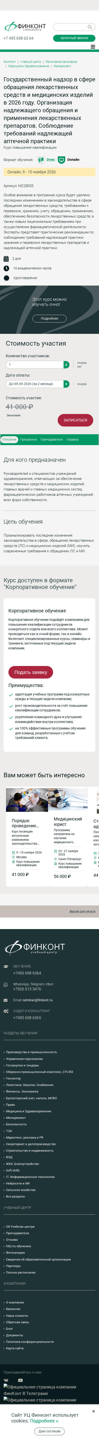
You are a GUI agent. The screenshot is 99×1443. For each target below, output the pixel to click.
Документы (14, 1335)
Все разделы (15, 1196)
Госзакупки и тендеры (22, 1065)
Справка (73, 439)
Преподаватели (52, 439)
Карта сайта (15, 1348)
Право (10, 1105)
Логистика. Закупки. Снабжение (29, 1085)
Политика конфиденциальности (30, 1342)
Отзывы (12, 1239)
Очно (51, 159)
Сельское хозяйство (21, 1190)
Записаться (75, 420)
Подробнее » (44, 1421)
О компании (15, 1302)
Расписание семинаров (61, 61)
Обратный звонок (74, 38)
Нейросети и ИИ (18, 1183)
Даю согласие (49, 1431)
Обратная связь (17, 1322)
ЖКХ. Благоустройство (22, 1164)
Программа (28, 439)
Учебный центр (30, 61)
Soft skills (13, 1170)
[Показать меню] (93, 46)
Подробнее (49, 318)
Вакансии (13, 1309)
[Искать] (90, 27)
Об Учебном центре (20, 1226)
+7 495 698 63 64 (18, 38)
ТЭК (9, 1131)
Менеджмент (62, 66)
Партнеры (13, 1266)
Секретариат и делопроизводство (31, 1144)
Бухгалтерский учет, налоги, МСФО (31, 1098)
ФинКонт (10, 61)
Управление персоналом (24, 1059)
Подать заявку (30, 672)
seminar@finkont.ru (38, 1000)
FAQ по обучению (18, 1246)
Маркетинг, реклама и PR (24, 1137)
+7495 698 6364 (27, 973)
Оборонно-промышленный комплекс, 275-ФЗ (39, 1072)
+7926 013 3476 (27, 989)
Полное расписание (21, 1272)
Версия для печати (82, 911)
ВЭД (9, 1157)
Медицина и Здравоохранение (28, 66)
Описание (9, 439)
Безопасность (16, 1124)
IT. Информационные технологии (30, 1177)
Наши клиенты (17, 1315)
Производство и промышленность (31, 1052)
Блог (9, 1329)
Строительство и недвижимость (30, 1150)
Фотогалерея (15, 1252)
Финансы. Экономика (22, 1091)
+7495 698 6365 (27, 1018)
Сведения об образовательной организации (38, 1259)
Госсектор (13, 1078)
